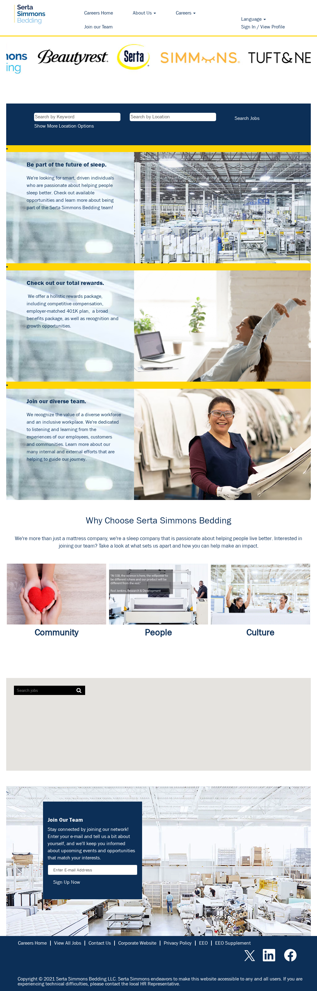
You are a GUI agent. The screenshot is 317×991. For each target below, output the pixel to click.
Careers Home (98, 13)
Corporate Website (137, 943)
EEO (203, 943)
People (158, 632)
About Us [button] (143, 13)
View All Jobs (67, 943)
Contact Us (100, 943)
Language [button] (252, 19)
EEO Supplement (233, 943)
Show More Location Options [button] (64, 126)
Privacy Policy (178, 943)
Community (56, 632)
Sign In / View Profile (263, 26)
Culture (260, 632)
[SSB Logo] (29, 13)
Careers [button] (184, 13)
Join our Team (98, 26)
